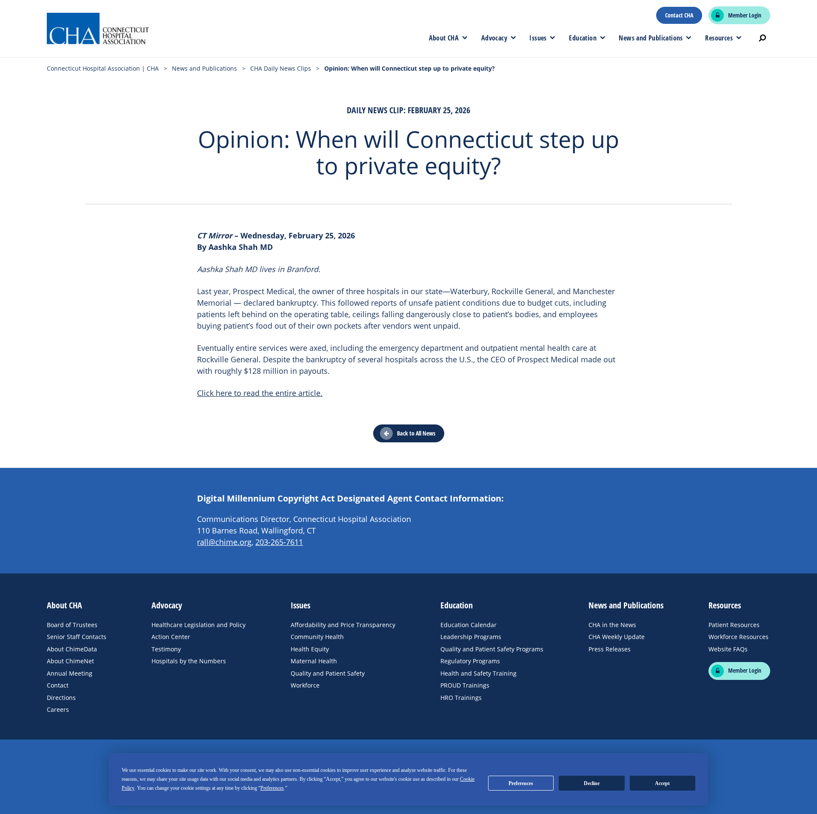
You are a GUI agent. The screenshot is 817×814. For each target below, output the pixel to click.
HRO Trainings (461, 698)
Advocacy (494, 38)
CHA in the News (612, 625)
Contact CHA (679, 15)
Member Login (744, 15)
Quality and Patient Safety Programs (491, 649)
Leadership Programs (470, 637)
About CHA (444, 38)
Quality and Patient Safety (328, 673)
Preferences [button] (272, 788)
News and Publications (651, 38)
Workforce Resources (738, 637)
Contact (58, 685)
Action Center (170, 637)
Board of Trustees (72, 625)
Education (583, 38)
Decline (592, 783)
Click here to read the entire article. (260, 393)
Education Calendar (468, 625)
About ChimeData (72, 649)
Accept (662, 783)
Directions (61, 698)
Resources (719, 38)
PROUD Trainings (464, 685)
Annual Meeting (69, 673)
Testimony (166, 649)
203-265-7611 (279, 542)
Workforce (305, 685)
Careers (58, 709)
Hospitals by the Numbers (188, 661)
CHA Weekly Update (616, 637)
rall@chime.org (224, 542)
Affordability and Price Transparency (343, 625)
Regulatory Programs (470, 661)
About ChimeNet (70, 661)
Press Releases (609, 649)
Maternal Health (314, 661)
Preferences (520, 783)
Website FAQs (728, 649)
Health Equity (310, 649)
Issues (537, 38)
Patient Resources (734, 625)
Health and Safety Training (478, 673)
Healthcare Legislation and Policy (198, 625)
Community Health (317, 637)
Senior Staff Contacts (76, 637)
